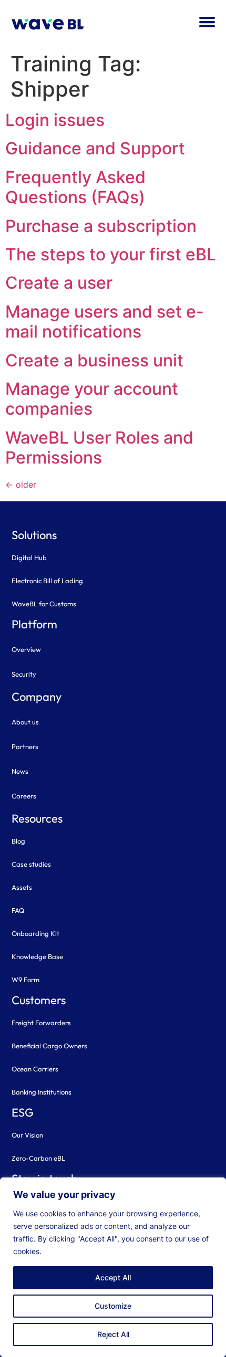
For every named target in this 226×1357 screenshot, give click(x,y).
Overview (26, 649)
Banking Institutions (41, 1092)
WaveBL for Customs (44, 603)
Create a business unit (94, 360)
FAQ (18, 910)
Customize (113, 1305)
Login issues (55, 120)
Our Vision (27, 1135)
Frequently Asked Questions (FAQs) (75, 187)
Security (24, 674)
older (20, 484)
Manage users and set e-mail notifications (104, 321)
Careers (24, 796)
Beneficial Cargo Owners (49, 1046)
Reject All (113, 1334)
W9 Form (25, 979)
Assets (22, 887)
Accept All (113, 1277)
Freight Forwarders (41, 1022)
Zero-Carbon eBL (38, 1158)
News (20, 771)
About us (25, 722)
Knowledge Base (37, 956)
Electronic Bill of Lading (47, 580)
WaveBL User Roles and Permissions (99, 447)
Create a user (58, 282)
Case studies (31, 864)
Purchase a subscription (101, 226)
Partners (25, 746)
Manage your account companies (91, 398)
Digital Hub (29, 557)
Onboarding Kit (35, 933)
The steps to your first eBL (110, 254)
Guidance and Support (95, 148)
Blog (18, 841)
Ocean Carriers (35, 1069)
